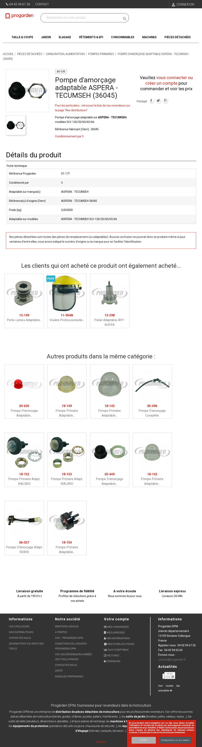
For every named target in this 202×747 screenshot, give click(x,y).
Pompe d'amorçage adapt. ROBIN (24, 547)
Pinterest (165, 100)
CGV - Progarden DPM (69, 637)
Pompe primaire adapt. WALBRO (24, 479)
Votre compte (116, 619)
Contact (42, 4)
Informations (170, 619)
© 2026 (101, 742)
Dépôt (59, 670)
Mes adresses (115, 632)
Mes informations (118, 638)
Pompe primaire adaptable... (67, 410)
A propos (61, 632)
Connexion (113, 661)
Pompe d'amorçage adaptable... (24, 410)
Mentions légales (67, 626)
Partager (151, 100)
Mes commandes (118, 626)
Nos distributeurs (21, 632)
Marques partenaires (69, 676)
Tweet (158, 100)
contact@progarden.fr (172, 659)
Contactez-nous (20, 637)
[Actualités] (169, 675)
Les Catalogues (19, 626)
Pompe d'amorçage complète (152, 410)
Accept (143, 739)
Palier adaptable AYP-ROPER (109, 320)
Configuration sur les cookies (175, 740)
